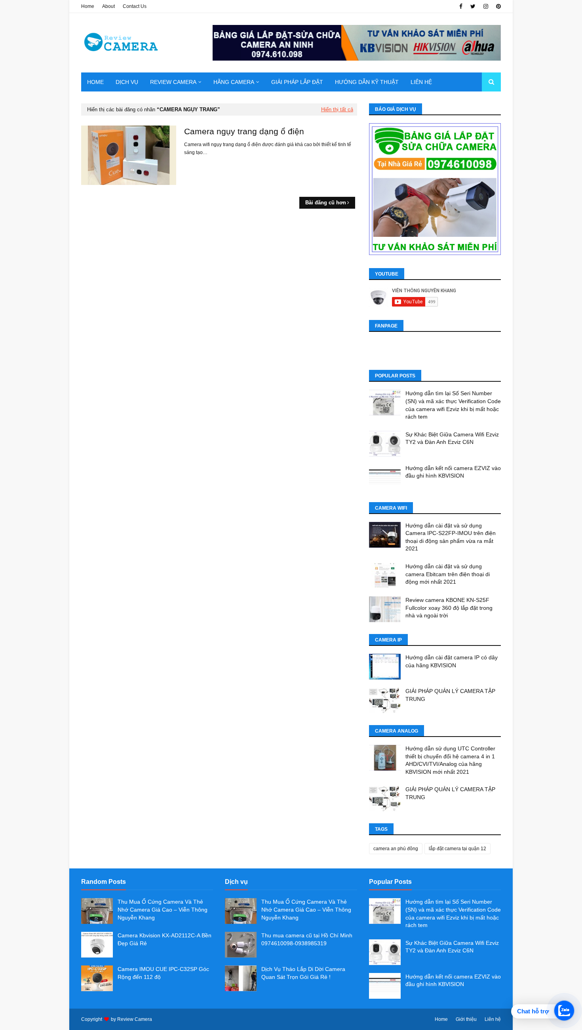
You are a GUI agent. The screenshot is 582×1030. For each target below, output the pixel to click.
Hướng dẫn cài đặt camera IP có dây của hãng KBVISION (451, 661)
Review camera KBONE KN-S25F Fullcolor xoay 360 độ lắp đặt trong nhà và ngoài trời (449, 608)
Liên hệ (493, 1019)
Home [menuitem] (95, 82)
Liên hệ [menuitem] (421, 82)
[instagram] (485, 6)
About (108, 6)
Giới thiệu (466, 1019)
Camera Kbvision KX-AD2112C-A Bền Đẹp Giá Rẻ (164, 939)
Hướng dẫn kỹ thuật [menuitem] (367, 82)
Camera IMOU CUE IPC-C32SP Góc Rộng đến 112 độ (163, 973)
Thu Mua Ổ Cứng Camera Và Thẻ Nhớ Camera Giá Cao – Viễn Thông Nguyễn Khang (162, 909)
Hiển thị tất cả (337, 109)
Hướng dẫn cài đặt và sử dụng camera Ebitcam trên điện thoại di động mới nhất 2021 (447, 574)
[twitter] (472, 6)
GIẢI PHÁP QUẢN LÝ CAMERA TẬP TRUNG (450, 695)
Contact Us (134, 6)
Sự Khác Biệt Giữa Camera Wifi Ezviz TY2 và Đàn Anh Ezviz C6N (452, 438)
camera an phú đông (395, 848)
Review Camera (134, 1019)
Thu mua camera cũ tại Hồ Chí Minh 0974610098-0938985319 (306, 939)
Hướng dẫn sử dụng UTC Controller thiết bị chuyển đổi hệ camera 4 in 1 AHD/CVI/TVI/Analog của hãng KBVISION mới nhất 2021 (450, 760)
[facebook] (460, 6)
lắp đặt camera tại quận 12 (457, 848)
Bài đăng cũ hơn (325, 203)
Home (87, 6)
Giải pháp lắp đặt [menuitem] (297, 82)
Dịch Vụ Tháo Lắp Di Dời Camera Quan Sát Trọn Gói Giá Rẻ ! (303, 973)
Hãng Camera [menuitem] (233, 82)
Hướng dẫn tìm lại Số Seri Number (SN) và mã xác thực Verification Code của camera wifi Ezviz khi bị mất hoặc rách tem (453, 405)
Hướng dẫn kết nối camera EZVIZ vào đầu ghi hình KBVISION (453, 472)
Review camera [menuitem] (173, 82)
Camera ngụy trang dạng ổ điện (244, 131)
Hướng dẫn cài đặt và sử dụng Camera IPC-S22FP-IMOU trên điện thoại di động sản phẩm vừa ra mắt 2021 (450, 537)
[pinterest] (497, 6)
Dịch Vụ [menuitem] (127, 82)
